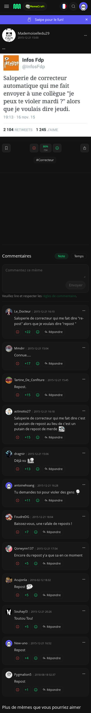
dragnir (19, 454)
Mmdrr (19, 348)
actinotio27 (22, 411)
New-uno (20, 643)
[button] (73, 6)
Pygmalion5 (22, 674)
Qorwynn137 (23, 548)
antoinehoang (24, 485)
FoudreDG (21, 517)
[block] (85, 35)
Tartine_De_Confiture (29, 380)
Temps (79, 256)
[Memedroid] (17, 6)
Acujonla (20, 580)
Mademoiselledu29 (34, 33)
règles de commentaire (59, 296)
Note (61, 256)
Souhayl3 (21, 611)
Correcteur (46, 160)
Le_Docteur (22, 311)
